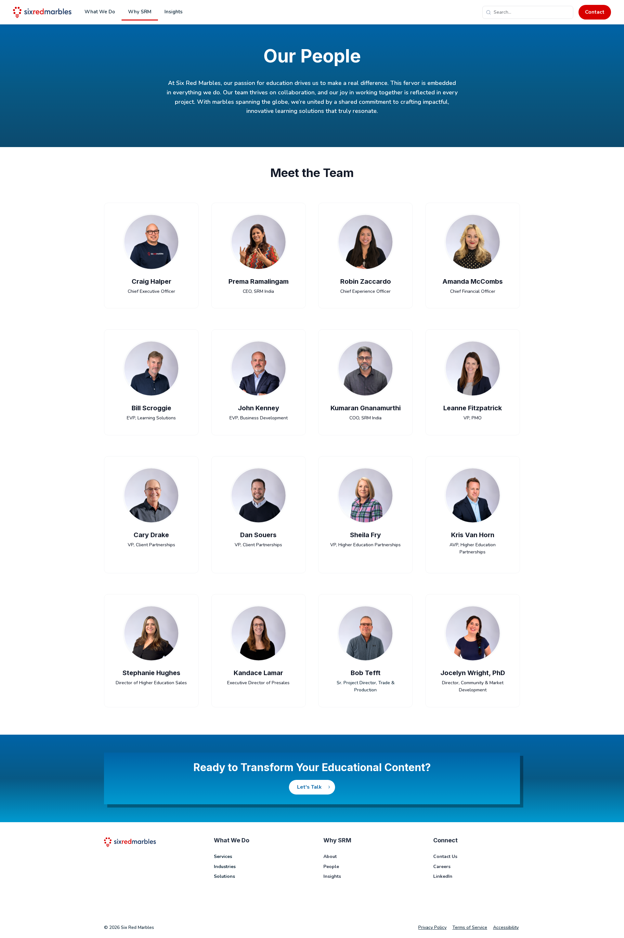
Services (223, 856)
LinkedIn (442, 876)
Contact (594, 12)
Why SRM (139, 11)
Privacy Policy (432, 927)
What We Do (99, 11)
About (330, 856)
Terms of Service (469, 927)
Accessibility (506, 927)
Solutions (224, 876)
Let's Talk (309, 787)
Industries (225, 866)
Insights (173, 11)
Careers (441, 866)
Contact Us (445, 856)
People (331, 866)
